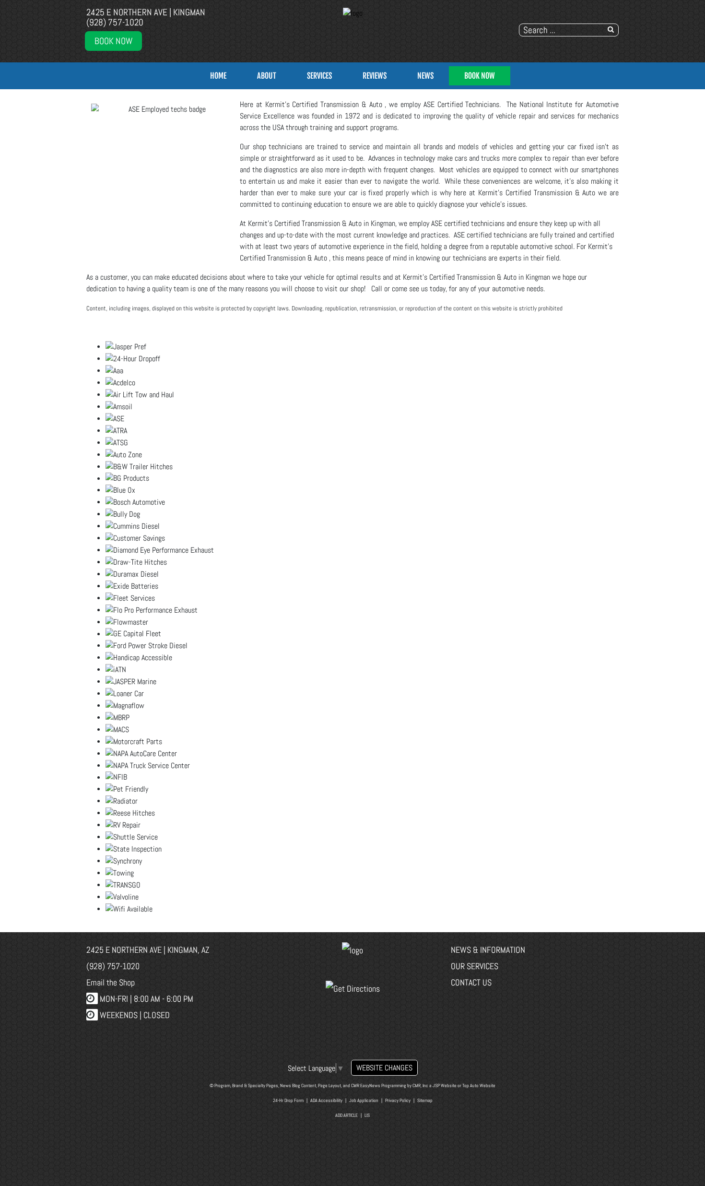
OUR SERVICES (474, 966)
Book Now (113, 41)
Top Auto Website (478, 1085)
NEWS (425, 76)
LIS (367, 1115)
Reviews (375, 76)
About (266, 76)
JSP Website (445, 1085)
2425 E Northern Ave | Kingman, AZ (148, 949)
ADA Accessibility (326, 1100)
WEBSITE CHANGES (384, 1068)
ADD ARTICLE (346, 1115)
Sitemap (425, 1100)
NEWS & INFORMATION (488, 949)
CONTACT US (471, 982)
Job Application (363, 1100)
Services (319, 76)
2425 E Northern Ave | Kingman (145, 12)
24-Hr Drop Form (288, 1100)
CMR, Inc (420, 1085)
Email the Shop (110, 982)
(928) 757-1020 (114, 22)
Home (218, 76)
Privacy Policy (398, 1100)
